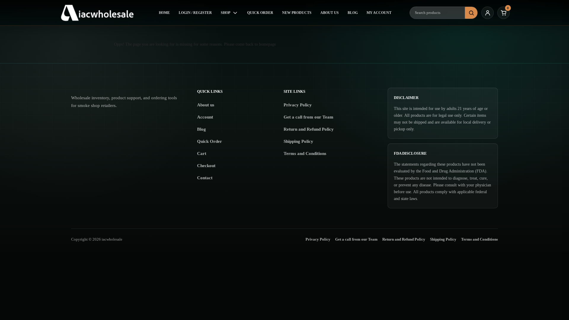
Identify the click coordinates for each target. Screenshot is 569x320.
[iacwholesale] (99, 12)
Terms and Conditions (305, 153)
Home (164, 13)
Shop (225, 13)
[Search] (471, 13)
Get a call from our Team (308, 117)
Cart (201, 153)
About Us (329, 13)
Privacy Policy (298, 105)
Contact (204, 177)
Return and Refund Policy (309, 129)
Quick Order (260, 13)
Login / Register (195, 13)
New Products (296, 13)
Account (205, 117)
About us (205, 105)
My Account (379, 13)
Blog (353, 13)
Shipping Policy (298, 141)
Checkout (206, 165)
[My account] (487, 13)
